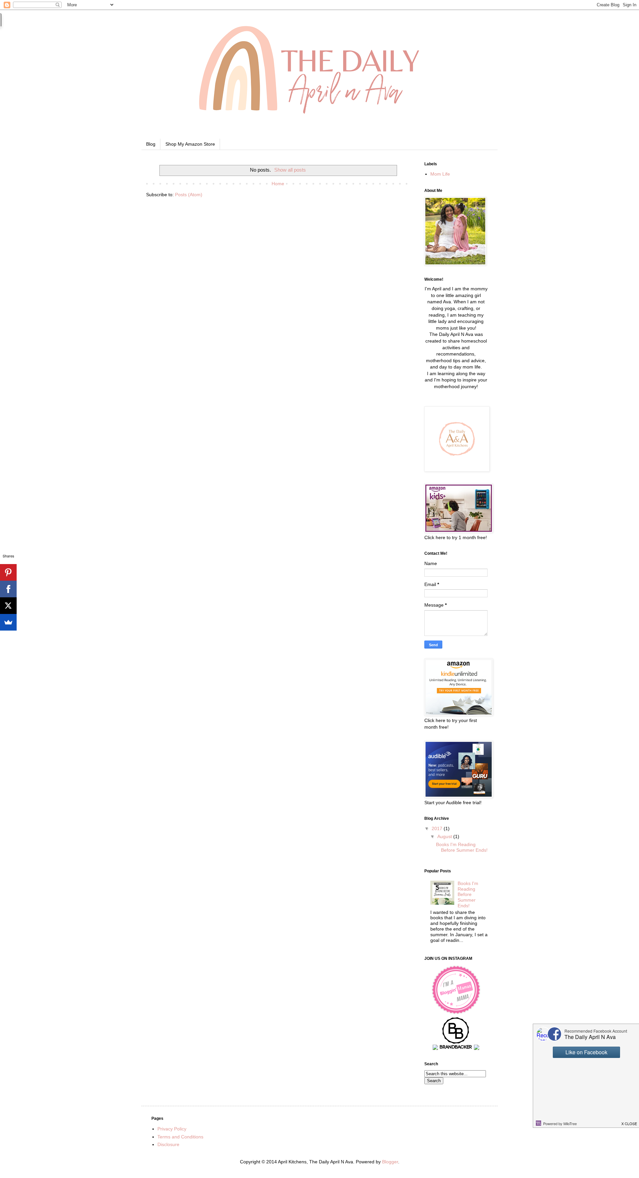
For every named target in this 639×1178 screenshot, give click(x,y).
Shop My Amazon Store (190, 144)
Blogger (390, 1161)
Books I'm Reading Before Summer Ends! (462, 847)
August (445, 836)
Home (278, 183)
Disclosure (168, 1144)
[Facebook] (8, 589)
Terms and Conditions (180, 1136)
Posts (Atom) (188, 194)
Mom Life (440, 174)
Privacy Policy (171, 1128)
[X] (8, 605)
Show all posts (290, 170)
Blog (150, 144)
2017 (438, 828)
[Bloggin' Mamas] (456, 1013)
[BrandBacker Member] (456, 1048)
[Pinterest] (8, 572)
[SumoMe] (8, 622)
